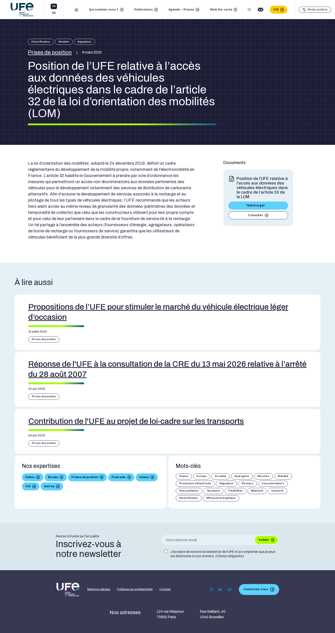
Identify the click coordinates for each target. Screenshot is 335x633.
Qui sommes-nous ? (104, 9)
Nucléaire (213, 490)
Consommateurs (273, 483)
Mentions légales (98, 589)
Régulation (84, 41)
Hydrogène (241, 476)
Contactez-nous (255, 589)
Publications (143, 9)
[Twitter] (211, 589)
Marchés (263, 476)
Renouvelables (189, 490)
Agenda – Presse (181, 9)
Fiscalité (220, 476)
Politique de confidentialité (134, 589)
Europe (201, 476)
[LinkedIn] (220, 589)
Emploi (183, 476)
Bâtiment (257, 490)
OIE (276, 9)
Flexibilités (235, 490)
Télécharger (255, 205)
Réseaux (247, 483)
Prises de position (50, 52)
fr (54, 6)
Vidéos (144, 477)
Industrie (277, 490)
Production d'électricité (195, 483)
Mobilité (64, 41)
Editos (30, 477)
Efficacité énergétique (221, 498)
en (54, 12)
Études (53, 477)
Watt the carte (221, 9)
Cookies (165, 589)
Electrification (40, 41)
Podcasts (118, 477)
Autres (49, 486)
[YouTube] (229, 589)
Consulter (255, 215)
